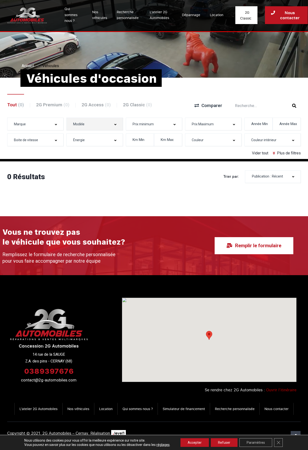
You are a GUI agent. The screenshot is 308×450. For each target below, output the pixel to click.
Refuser (224, 442)
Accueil (28, 65)
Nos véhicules (99, 15)
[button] (209, 335)
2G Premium (53, 105)
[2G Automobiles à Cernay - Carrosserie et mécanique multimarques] (27, 15)
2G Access (96, 105)
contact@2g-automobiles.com (49, 380)
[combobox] (35, 124)
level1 (118, 433)
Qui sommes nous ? (70, 14)
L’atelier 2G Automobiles (159, 15)
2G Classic (137, 105)
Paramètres (256, 442)
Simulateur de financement (184, 408)
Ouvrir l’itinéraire (281, 390)
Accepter (195, 442)
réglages (163, 445)
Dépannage (191, 15)
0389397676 (49, 371)
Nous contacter (276, 408)
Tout (15, 105)
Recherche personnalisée (128, 15)
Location (216, 15)
